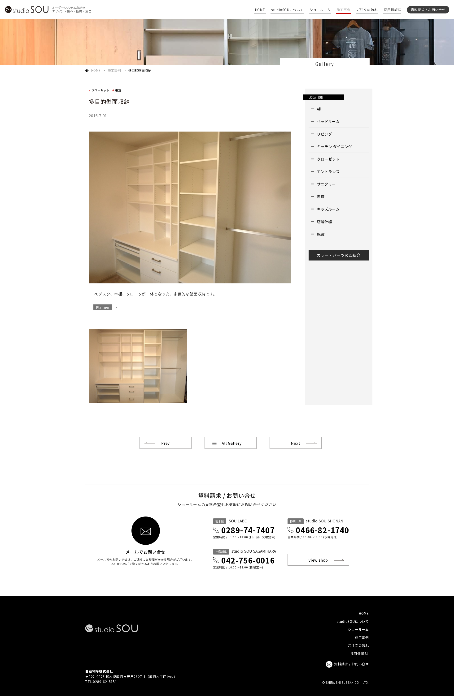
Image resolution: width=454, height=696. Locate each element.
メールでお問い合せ (146, 551)
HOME (260, 10)
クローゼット (100, 90)
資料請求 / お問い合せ (428, 9)
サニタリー (326, 184)
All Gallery (232, 443)
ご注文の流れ (367, 10)
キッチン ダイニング (334, 146)
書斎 (118, 90)
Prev (165, 443)
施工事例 (344, 10)
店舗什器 (324, 221)
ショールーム (320, 10)
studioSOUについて (287, 10)
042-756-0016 (248, 560)
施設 (320, 234)
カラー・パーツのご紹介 (339, 255)
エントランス (328, 171)
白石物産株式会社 (99, 671)
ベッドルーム (328, 121)
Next (295, 443)
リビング (324, 134)
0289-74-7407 (248, 530)
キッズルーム (328, 209)
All (319, 109)
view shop (318, 560)
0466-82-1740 (322, 530)
